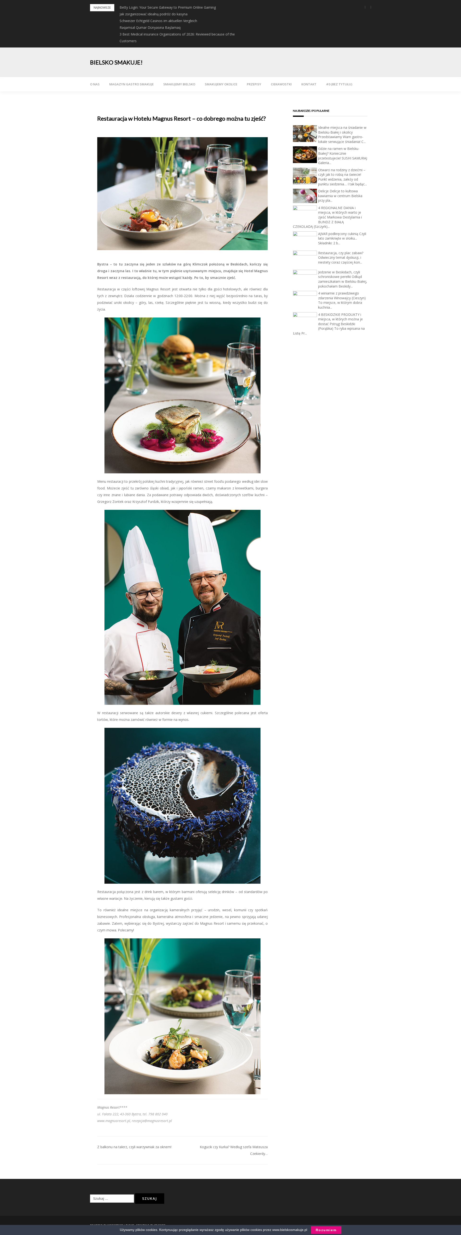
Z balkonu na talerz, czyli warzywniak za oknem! (134, 1147)
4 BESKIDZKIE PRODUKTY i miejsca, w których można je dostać (340, 319)
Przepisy (254, 84)
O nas (95, 84)
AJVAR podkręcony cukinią (338, 233)
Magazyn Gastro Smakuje (131, 84)
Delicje (323, 191)
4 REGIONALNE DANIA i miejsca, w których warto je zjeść (339, 212)
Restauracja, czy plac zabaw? (340, 253)
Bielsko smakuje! (116, 62)
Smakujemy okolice (221, 84)
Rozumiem (326, 1230)
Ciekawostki (281, 84)
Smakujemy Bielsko (179, 84)
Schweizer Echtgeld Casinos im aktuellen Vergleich (158, 20)
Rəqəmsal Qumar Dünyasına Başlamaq (150, 27)
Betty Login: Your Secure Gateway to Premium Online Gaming (168, 7)
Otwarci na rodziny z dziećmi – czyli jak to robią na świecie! (341, 172)
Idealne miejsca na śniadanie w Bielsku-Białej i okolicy (342, 130)
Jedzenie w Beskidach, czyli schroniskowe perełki (339, 274)
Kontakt (308, 84)
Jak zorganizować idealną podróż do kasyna (154, 14)
